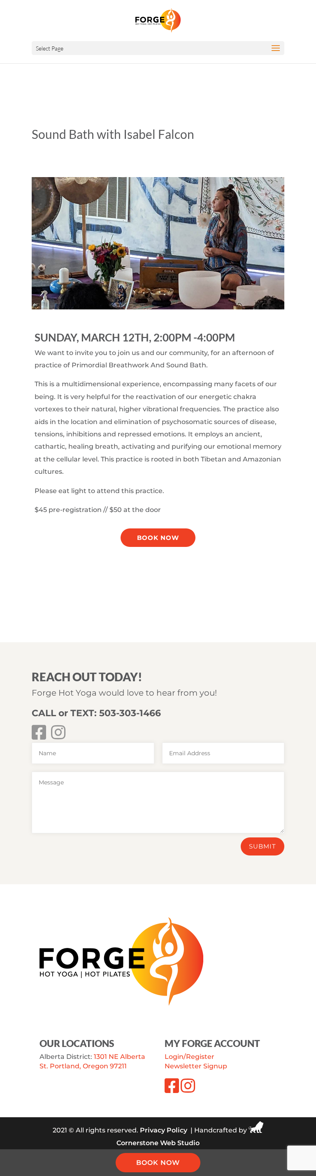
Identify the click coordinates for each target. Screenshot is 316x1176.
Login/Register (189, 1057)
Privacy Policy (163, 1130)
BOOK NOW (158, 1163)
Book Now (158, 538)
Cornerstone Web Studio (158, 1143)
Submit (262, 846)
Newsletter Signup (196, 1066)
